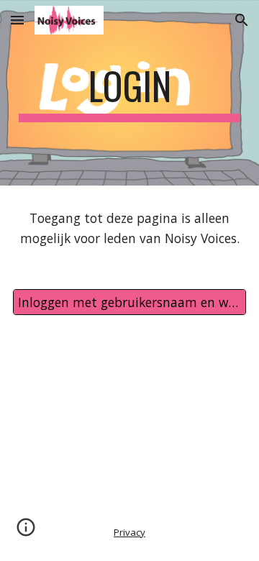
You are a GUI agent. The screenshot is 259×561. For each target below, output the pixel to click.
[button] (17, 20)
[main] (129, 93)
